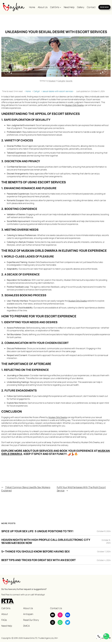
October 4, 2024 (104, 560)
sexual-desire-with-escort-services (58, 91)
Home (28, 91)
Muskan (52, 80)
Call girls (61, 80)
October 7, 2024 (104, 551)
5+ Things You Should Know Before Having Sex (35, 551)
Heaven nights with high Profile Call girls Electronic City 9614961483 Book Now (45, 541)
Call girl (38, 91)
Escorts (69, 80)
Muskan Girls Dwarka (74, 105)
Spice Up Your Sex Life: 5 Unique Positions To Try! (37, 531)
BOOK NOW (104, 7)
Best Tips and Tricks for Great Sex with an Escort (38, 560)
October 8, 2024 (104, 531)
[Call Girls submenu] (60, 7)
